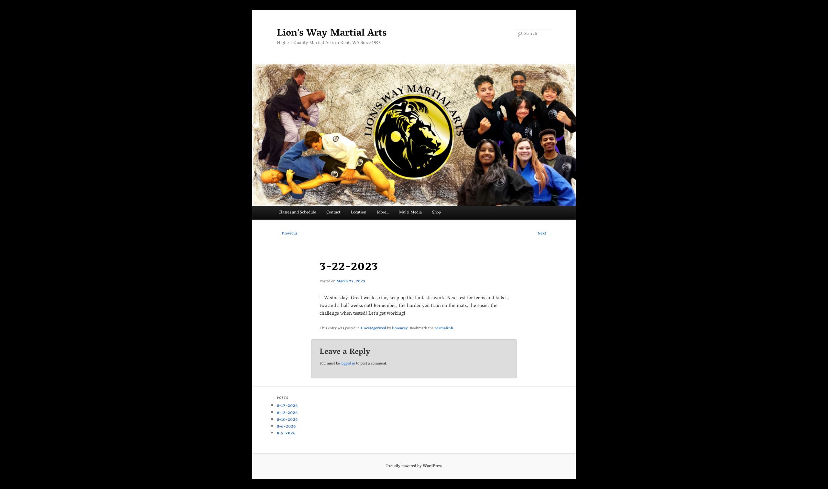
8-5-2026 (286, 433)
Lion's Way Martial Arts (332, 34)
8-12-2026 (287, 413)
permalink (443, 328)
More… (383, 213)
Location (358, 213)
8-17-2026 (287, 406)
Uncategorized (373, 328)
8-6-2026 (286, 427)
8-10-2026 (287, 420)
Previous (287, 233)
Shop (436, 213)
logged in (348, 363)
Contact (333, 213)
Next (544, 233)
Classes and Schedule (297, 213)
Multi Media (410, 213)
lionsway (400, 328)
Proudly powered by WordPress (414, 466)
